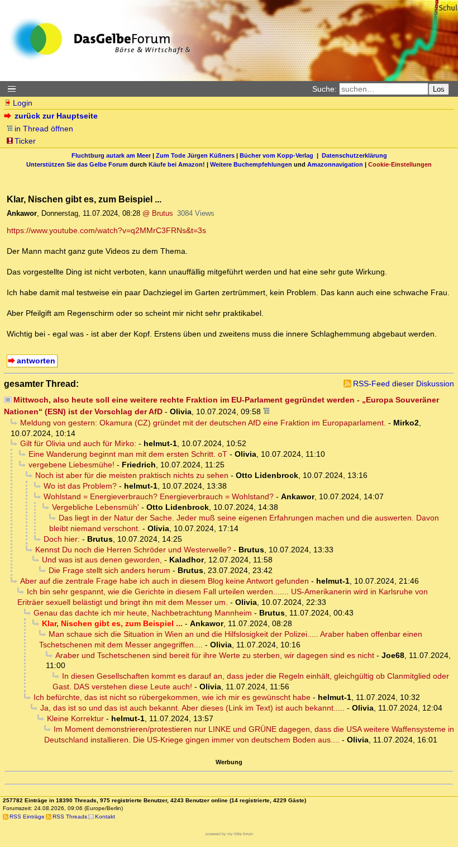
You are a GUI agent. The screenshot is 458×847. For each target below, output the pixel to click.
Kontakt (105, 816)
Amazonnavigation (335, 164)
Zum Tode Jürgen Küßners (195, 155)
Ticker (25, 140)
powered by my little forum (229, 834)
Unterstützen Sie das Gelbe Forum (77, 164)
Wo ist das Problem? (80, 485)
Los (439, 89)
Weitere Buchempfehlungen (251, 164)
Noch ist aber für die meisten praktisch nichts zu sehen (131, 475)
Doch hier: (62, 538)
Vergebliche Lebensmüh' (95, 507)
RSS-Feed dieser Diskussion (403, 383)
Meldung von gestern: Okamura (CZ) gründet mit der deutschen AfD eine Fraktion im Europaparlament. (203, 422)
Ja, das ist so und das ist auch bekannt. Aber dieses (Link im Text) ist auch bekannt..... (192, 707)
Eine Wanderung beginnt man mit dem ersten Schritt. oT (127, 453)
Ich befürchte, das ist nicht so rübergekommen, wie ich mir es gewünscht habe (172, 697)
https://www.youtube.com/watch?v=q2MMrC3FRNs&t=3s (106, 230)
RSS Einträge (27, 816)
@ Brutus (157, 213)
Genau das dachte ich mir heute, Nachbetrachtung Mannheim (143, 612)
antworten (36, 360)
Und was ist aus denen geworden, (102, 559)
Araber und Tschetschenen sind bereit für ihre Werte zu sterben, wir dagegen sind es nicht (214, 655)
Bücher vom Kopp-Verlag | (281, 155)
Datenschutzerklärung (354, 155)
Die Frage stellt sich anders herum (109, 570)
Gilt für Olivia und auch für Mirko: (78, 443)
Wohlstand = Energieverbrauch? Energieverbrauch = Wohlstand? (159, 496)
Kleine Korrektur (75, 718)
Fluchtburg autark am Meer (111, 155)
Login (22, 102)
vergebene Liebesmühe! (71, 464)
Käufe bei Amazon (176, 164)
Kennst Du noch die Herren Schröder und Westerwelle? (133, 549)
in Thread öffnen (44, 128)
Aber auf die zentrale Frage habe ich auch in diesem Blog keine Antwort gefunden (164, 580)
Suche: (324, 88)
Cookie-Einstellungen (400, 164)
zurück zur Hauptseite (56, 115)
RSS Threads (70, 816)
